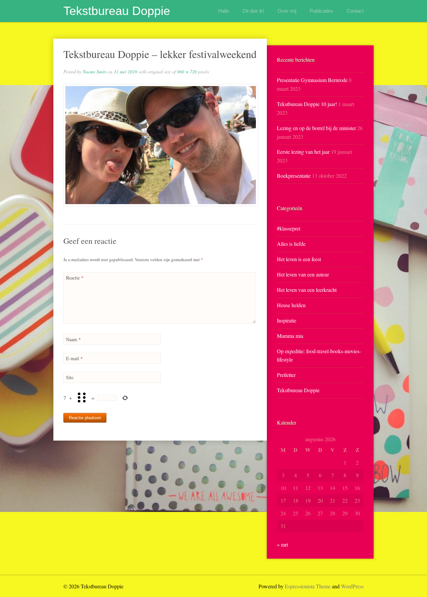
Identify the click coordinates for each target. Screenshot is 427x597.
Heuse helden (291, 305)
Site (69, 377)
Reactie (74, 277)
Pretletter (286, 374)
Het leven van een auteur (303, 274)
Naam (73, 339)
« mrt (282, 544)
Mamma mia (290, 335)
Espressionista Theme (308, 586)
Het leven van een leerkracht (307, 289)
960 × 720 (187, 71)
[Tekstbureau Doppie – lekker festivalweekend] (160, 145)
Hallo (223, 11)
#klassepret (288, 228)
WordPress (352, 586)
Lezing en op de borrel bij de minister (316, 127)
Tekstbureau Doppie (116, 11)
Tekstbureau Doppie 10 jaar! (307, 103)
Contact (355, 11)
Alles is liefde (291, 243)
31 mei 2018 (125, 71)
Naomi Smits (94, 71)
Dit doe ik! (253, 11)
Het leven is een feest (299, 258)
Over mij (287, 11)
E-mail (74, 358)
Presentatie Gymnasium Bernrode (312, 79)
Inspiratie (286, 320)
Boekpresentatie (294, 175)
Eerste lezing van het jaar (303, 151)
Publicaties (321, 11)
